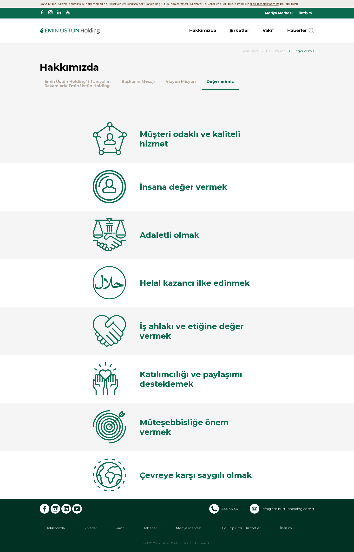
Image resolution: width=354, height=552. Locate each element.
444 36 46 (229, 509)
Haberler (297, 30)
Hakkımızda (202, 30)
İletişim (305, 13)
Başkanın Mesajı (138, 81)
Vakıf (268, 30)
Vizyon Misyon (181, 81)
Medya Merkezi (279, 13)
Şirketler (239, 30)
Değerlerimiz (220, 81)
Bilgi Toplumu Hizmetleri (240, 528)
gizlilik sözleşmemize (264, 4)
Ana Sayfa (251, 51)
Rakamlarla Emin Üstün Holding (77, 86)
